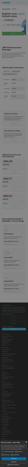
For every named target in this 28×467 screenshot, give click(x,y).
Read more (20, 449)
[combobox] (26, 442)
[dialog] (14, 453)
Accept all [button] (14, 458)
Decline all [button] (14, 461)
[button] (14, 464)
